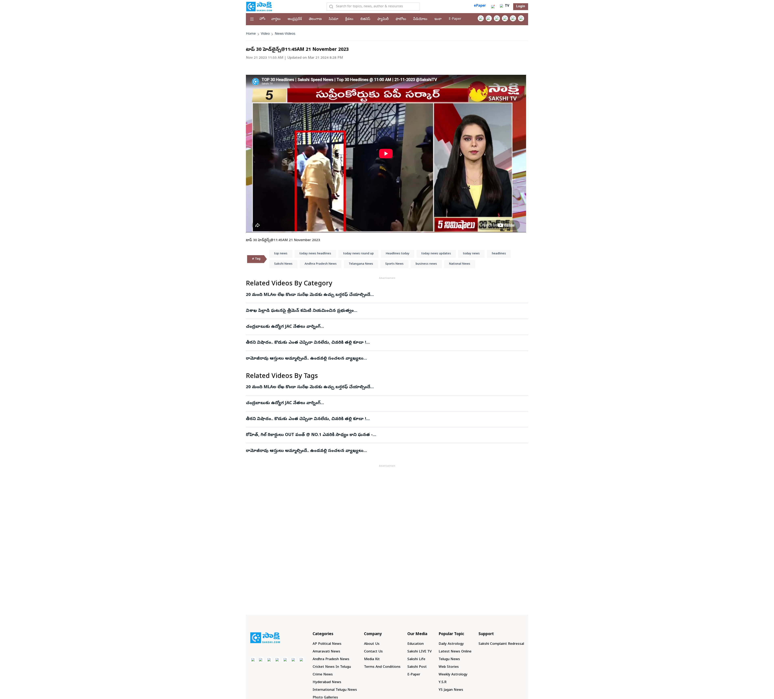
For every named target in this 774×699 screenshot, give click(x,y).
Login (520, 6)
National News (459, 264)
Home (251, 34)
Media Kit (372, 659)
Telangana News (361, 264)
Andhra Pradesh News (321, 264)
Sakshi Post (417, 667)
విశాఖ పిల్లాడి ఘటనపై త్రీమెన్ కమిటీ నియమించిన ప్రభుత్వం (300, 311)
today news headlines (315, 254)
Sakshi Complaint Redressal (501, 644)
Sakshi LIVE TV (419, 651)
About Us (372, 644)
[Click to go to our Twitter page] (497, 18)
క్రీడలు (349, 19)
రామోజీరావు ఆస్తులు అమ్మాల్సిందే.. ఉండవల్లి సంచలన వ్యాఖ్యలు (304, 359)
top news (280, 254)
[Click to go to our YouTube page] (513, 18)
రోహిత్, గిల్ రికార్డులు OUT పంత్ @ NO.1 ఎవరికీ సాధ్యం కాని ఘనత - (309, 435)
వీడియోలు (420, 19)
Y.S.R (442, 682)
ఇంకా (438, 19)
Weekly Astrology (453, 674)
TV (506, 6)
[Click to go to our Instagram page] (505, 18)
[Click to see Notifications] (493, 7)
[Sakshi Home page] (259, 6)
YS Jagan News (451, 690)
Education (415, 644)
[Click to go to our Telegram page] (293, 660)
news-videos (285, 34)
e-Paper (455, 19)
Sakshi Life (416, 659)
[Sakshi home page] (265, 638)
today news (471, 254)
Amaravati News (326, 651)
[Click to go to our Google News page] (521, 18)
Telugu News (449, 659)
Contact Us (373, 651)
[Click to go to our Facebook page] (481, 18)
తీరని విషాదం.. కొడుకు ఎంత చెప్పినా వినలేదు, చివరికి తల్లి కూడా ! (306, 343)
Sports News (394, 264)
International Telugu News (335, 690)
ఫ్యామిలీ (383, 19)
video (265, 34)
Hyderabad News (327, 682)
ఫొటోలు (401, 19)
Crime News (323, 674)
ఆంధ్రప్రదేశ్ (295, 19)
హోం (262, 19)
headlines (499, 254)
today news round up (358, 254)
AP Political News (327, 644)
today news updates (436, 254)
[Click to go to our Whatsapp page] (489, 18)
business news (426, 264)
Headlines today (397, 254)
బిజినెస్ (365, 19)
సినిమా (333, 19)
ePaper (480, 6)
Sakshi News (283, 264)
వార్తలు (276, 19)
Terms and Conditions (382, 667)
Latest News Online (455, 651)
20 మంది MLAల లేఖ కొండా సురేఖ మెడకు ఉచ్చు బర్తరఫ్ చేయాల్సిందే (308, 295)
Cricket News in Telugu (332, 667)
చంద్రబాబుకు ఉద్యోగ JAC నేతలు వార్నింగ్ (283, 327)
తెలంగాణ (315, 19)
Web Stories (449, 667)
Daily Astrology (451, 644)
